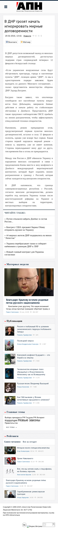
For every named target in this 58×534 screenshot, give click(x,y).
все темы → (11, 427)
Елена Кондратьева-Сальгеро (27, 344)
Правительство (11, 423)
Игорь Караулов (23, 497)
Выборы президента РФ (15, 417)
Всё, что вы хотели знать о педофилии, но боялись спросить (34, 470)
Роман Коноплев (23, 387)
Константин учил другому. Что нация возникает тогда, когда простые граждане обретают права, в (28, 307)
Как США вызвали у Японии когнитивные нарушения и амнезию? (33, 398)
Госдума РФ (31, 417)
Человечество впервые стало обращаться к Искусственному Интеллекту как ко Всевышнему (31, 372)
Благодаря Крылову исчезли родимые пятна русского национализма (27, 301)
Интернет (40, 417)
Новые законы (29, 420)
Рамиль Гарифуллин (24, 335)
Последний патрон (25, 340)
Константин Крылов (24, 474)
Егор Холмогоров (23, 451)
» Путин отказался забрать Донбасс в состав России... (26, 220)
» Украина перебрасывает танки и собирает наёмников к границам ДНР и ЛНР (25, 245)
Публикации (14, 321)
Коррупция (11, 420)
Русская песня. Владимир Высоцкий (33, 383)
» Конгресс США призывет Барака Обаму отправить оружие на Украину (25, 228)
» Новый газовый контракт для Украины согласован (24, 253)
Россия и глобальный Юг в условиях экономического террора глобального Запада (34, 329)
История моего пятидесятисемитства (33, 448)
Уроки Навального (25, 458)
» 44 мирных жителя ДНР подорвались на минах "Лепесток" (28, 236)
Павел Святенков (12, 312)
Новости (27, 36)
